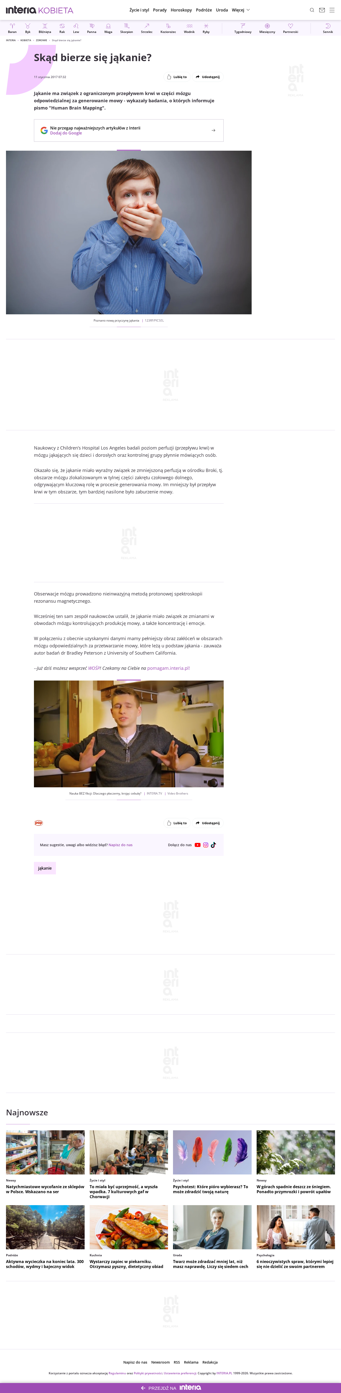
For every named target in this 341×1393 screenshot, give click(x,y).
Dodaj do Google (92, 132)
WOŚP (94, 668)
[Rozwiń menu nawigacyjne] (332, 10)
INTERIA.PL (224, 1373)
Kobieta (25, 40)
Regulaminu (117, 1373)
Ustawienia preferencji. (180, 1373)
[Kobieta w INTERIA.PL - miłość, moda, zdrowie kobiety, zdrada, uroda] (56, 10)
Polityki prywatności (148, 1373)
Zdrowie (41, 40)
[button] (181, 10)
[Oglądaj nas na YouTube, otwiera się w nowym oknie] (198, 845)
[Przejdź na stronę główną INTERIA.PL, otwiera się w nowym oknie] (21, 10)
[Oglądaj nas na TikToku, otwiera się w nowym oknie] (214, 845)
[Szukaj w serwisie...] (312, 10)
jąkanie (45, 868)
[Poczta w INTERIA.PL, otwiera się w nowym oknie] (322, 10)
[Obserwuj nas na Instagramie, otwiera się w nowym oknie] (206, 845)
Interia (11, 40)
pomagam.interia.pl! (168, 668)
